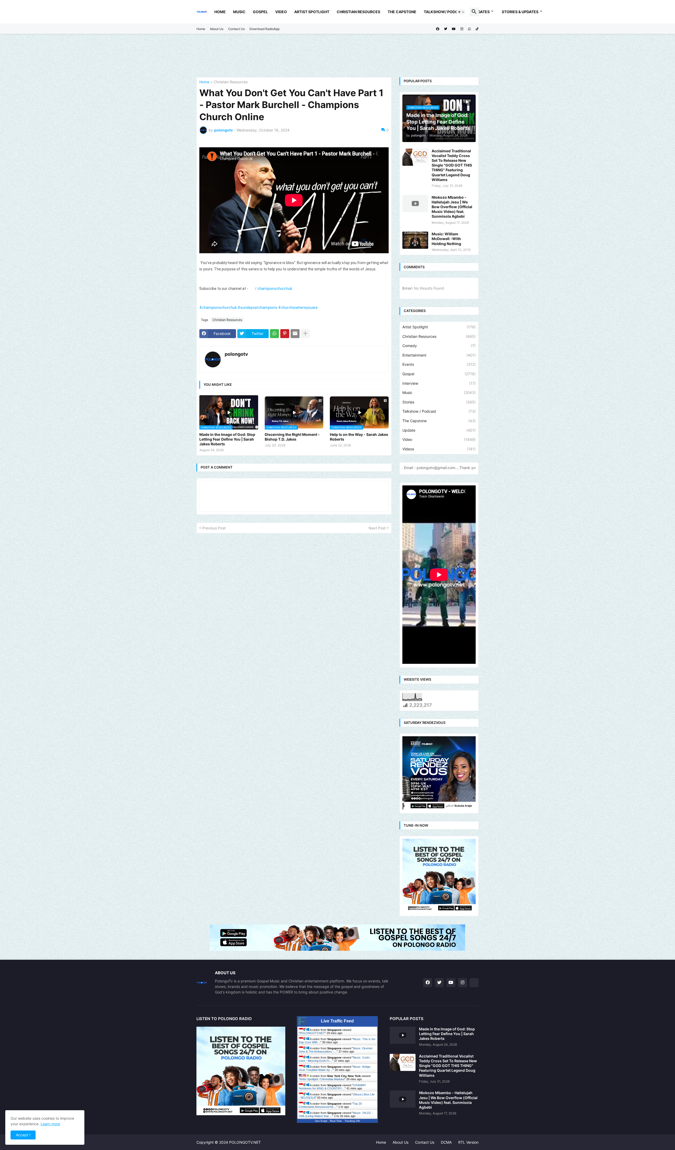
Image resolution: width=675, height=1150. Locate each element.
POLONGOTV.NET (312, 1033)
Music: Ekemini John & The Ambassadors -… (335, 1050)
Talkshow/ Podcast (444, 11)
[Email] (295, 333)
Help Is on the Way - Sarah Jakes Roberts (359, 436)
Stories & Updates (520, 11)
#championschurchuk (218, 307)
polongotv (236, 354)
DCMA (446, 1142)
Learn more (50, 1124)
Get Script (321, 1120)
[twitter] (445, 29)
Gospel (260, 11)
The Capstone (402, 11)
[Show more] (305, 333)
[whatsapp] (469, 29)
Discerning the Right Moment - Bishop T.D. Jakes (292, 436)
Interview (439, 383)
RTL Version (468, 1142)
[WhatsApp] (274, 333)
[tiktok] (477, 29)
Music (239, 11)
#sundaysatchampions (257, 307)
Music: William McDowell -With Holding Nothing (446, 239)
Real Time (336, 1120)
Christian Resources (358, 11)
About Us (216, 29)
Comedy (439, 345)
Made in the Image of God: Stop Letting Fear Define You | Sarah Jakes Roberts (227, 439)
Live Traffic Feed (337, 1021)
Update (439, 430)
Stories (439, 402)
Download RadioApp (264, 29)
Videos (439, 449)
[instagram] (461, 29)
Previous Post (214, 528)
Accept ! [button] (23, 1135)
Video (281, 11)
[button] (461, 11)
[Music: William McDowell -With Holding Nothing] (415, 240)
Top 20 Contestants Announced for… (330, 1105)
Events (439, 364)
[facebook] (437, 29)
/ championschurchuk (274, 288)
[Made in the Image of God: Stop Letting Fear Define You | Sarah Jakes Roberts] (403, 1035)
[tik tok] (474, 982)
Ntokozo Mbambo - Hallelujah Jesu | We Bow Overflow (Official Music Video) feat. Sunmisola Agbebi (452, 207)
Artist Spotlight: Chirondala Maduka (322, 1079)
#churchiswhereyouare (298, 307)
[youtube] (454, 29)
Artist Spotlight (311, 11)
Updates (481, 11)
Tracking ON (352, 1120)
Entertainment (439, 355)
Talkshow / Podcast (439, 411)
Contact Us (236, 29)
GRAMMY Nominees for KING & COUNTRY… (332, 1087)
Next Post (377, 528)
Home (220, 11)
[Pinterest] (284, 333)
